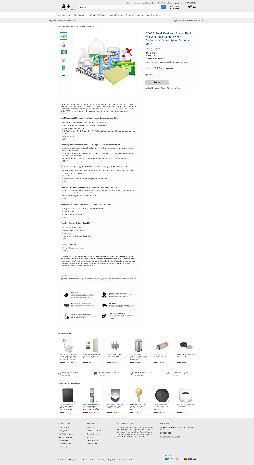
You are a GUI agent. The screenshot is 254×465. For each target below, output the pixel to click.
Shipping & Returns (64, 427)
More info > (66, 376)
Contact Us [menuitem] (136, 3)
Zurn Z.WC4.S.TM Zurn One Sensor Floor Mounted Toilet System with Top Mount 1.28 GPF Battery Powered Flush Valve (68, 357)
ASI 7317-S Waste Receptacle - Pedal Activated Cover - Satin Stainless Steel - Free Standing (139, 357)
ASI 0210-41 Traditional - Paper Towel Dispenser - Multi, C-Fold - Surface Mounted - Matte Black (67, 407)
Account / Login (63, 447)
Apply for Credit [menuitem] (179, 3)
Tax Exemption (92, 440)
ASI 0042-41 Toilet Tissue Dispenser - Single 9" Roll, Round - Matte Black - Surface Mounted (162, 407)
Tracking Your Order (65, 443)
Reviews (90, 437)
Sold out (157, 82)
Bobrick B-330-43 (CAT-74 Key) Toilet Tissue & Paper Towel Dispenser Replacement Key (138, 407)
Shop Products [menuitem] (63, 15)
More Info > (103, 376)
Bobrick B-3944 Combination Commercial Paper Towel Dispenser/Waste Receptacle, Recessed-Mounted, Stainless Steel (91, 407)
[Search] (163, 7)
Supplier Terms (92, 443)
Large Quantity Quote (65, 437)
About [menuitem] (128, 3)
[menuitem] (191, 3)
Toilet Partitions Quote (65, 434)
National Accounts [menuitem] (116, 15)
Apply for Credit (63, 440)
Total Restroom (152, 48)
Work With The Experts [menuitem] (98, 15)
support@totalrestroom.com (170, 436)
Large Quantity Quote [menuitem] (149, 3)
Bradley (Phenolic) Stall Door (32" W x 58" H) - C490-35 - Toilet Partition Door (91, 356)
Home (59, 26)
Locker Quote (62, 431)
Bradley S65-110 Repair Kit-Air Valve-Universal (185, 355)
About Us (90, 427)
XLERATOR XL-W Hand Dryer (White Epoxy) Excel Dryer (185, 405)
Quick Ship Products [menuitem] (154, 15)
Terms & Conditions (94, 431)
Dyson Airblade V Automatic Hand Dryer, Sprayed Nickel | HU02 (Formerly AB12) (115, 406)
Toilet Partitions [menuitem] (79, 15)
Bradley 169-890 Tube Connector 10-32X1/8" (160, 355)
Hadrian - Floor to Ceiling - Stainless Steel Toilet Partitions (114, 356)
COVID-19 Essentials (69, 26)
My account (174, 8)
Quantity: (148, 75)
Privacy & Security (93, 434)
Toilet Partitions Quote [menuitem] (165, 3)
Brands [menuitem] (128, 15)
